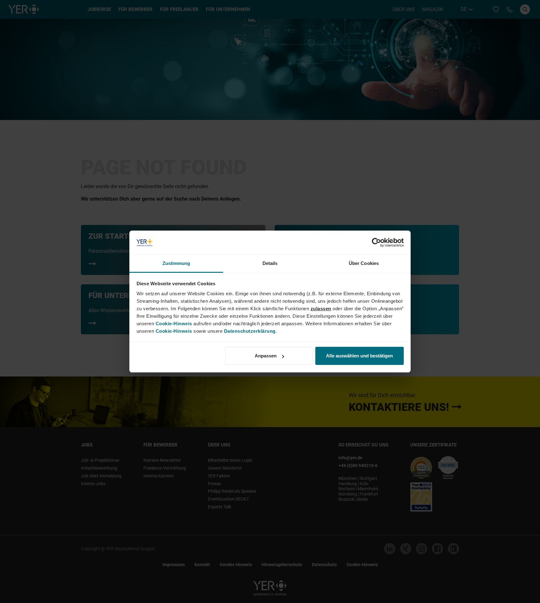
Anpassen (266, 355)
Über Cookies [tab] (364, 263)
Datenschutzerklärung (250, 331)
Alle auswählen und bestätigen (359, 355)
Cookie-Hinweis (174, 323)
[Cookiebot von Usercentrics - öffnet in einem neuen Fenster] (376, 242)
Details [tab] (270, 263)
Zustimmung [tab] (176, 263)
